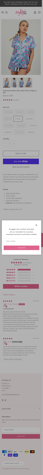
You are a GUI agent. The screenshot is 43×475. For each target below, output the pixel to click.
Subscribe (21, 248)
